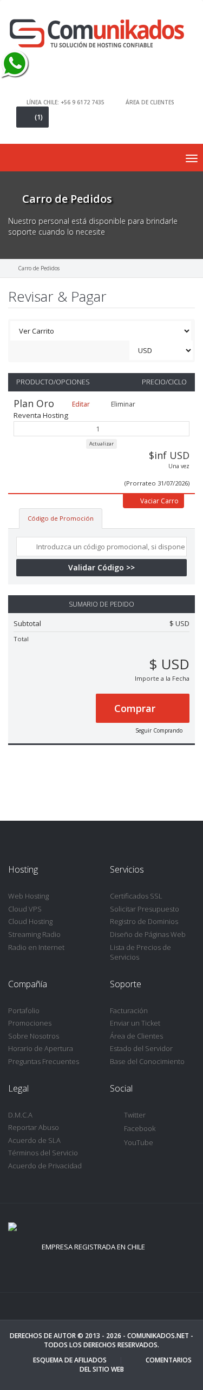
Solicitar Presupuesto (144, 909)
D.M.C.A (20, 1115)
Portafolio (24, 1010)
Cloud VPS (25, 909)
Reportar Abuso (33, 1127)
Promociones (29, 1023)
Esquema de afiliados (70, 1360)
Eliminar (122, 404)
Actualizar (101, 443)
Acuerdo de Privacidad (45, 1165)
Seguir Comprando (158, 730)
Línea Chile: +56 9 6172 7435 (65, 101)
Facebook (139, 1128)
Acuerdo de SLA (34, 1140)
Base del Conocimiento (147, 1061)
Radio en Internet (36, 947)
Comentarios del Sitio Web (136, 1364)
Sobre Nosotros (33, 1036)
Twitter (135, 1115)
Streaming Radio (34, 934)
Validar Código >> (101, 567)
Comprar (136, 708)
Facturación (129, 1010)
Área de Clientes (136, 1036)
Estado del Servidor (141, 1048)
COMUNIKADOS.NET (158, 1335)
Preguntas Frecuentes (43, 1061)
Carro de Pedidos (39, 268)
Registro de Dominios (144, 921)
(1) (39, 117)
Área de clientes (150, 101)
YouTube (138, 1142)
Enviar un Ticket (135, 1023)
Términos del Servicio (43, 1153)
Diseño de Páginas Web (148, 934)
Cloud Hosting (30, 921)
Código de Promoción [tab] (61, 518)
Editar (80, 404)
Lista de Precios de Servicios (140, 952)
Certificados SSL (136, 896)
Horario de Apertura (40, 1048)
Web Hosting (28, 896)
